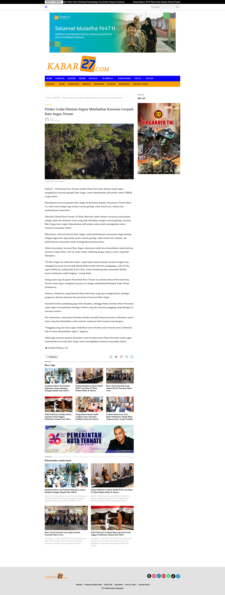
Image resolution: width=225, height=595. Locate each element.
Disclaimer (119, 585)
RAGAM (149, 78)
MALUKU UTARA (140, 84)
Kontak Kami (144, 585)
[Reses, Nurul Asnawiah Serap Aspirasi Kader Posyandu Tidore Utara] (120, 375)
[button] (177, 7)
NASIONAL (60, 78)
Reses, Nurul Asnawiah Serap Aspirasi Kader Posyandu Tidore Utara (119, 388)
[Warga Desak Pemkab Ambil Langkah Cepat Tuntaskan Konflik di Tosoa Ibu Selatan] (89, 404)
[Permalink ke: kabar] (47, 119)
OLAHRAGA (107, 78)
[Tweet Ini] (116, 357)
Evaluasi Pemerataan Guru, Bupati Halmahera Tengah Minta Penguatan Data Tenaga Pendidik (119, 416)
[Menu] (46, 7)
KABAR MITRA (124, 78)
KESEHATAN (124, 84)
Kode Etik (108, 585)
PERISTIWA (99, 84)
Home (48, 98)
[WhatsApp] (168, 576)
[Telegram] (178, 576)
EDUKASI (93, 78)
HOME (49, 78)
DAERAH (72, 78)
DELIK (62, 84)
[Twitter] (149, 576)
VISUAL (137, 78)
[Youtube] (164, 576)
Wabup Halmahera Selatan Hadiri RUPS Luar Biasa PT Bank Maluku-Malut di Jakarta (89, 388)
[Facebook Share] (111, 357)
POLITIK (50, 84)
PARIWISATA (73, 84)
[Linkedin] (159, 576)
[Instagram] (154, 576)
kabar (52, 119)
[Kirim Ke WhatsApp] (132, 357)
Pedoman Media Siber (93, 585)
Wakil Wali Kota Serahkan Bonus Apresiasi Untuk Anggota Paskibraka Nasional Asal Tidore (58, 416)
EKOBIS (82, 78)
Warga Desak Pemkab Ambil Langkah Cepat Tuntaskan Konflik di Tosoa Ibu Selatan (87, 416)
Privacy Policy (130, 585)
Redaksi (79, 585)
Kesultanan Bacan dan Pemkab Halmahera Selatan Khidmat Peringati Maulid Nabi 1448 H (57, 388)
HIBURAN (86, 84)
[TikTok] (173, 576)
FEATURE (111, 84)
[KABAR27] (78, 64)
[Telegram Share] (127, 357)
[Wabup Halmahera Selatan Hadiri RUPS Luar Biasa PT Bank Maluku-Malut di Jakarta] (89, 375)
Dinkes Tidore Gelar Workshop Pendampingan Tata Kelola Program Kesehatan (69, 2)
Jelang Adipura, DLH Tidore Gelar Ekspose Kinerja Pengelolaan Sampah (138, 2)
